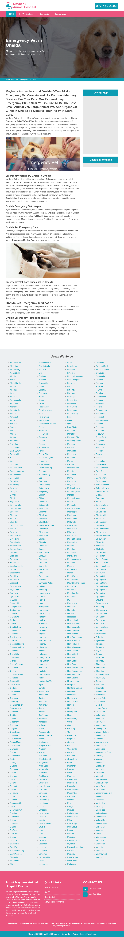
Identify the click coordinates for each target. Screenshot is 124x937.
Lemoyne (43, 854)
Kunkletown (44, 776)
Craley (13, 718)
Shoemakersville (103, 535)
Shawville (100, 519)
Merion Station (73, 508)
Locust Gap (72, 400)
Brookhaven (15, 573)
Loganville (71, 403)
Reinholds (100, 414)
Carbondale (15, 610)
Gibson (42, 495)
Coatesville (15, 681)
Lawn (41, 830)
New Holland (73, 644)
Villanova (100, 718)
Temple (99, 654)
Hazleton (42, 630)
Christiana (14, 657)
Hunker (42, 678)
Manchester (72, 454)
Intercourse (43, 695)
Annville (13, 397)
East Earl (14, 847)
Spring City (101, 576)
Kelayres (42, 725)
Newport (71, 685)
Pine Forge (72, 823)
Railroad (99, 383)
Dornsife (13, 800)
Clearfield (14, 668)
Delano (13, 773)
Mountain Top (73, 593)
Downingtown (16, 810)
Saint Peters (101, 478)
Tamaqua (100, 647)
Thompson (100, 664)
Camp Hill (14, 603)
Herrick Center (45, 641)
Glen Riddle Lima (46, 525)
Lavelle (42, 827)
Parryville (71, 786)
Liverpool (71, 393)
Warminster (101, 746)
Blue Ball (14, 519)
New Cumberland (74, 637)
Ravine (99, 390)
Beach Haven (16, 468)
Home (8, 79)
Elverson (42, 380)
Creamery (14, 722)
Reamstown (101, 397)
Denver (13, 783)
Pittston (70, 834)
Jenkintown (44, 705)
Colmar (13, 695)
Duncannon (15, 834)
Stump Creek (101, 613)
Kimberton (43, 742)
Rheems (99, 424)
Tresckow (100, 685)
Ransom (99, 386)
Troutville (100, 688)
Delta (12, 779)
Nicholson (71, 695)
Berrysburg (14, 485)
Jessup (42, 712)
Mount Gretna (73, 580)
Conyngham (15, 708)
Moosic (70, 566)
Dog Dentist (49, 897)
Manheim (71, 458)
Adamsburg (15, 370)
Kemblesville (44, 732)
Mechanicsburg (74, 498)
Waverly (99, 756)
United (99, 705)
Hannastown (44, 593)
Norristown (72, 698)
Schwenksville (102, 491)
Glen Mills (43, 519)
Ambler (13, 386)
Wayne (99, 762)
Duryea (13, 837)
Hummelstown (45, 674)
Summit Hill (101, 624)
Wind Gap (100, 827)
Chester (13, 641)
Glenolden (43, 535)
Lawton (42, 834)
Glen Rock (43, 529)
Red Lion (100, 403)
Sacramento (101, 464)
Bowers (13, 532)
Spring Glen (101, 580)
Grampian (43, 559)
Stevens (99, 600)
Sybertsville (101, 637)
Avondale (14, 444)
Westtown (100, 800)
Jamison (42, 698)
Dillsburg (14, 793)
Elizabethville (44, 366)
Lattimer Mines (45, 823)
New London (72, 651)
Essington (43, 393)
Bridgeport (14, 552)
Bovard (13, 529)
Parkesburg (72, 783)
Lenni (41, 861)
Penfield (70, 800)
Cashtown (14, 617)
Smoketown (101, 552)
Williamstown (102, 817)
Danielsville (15, 756)
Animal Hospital (51, 887)
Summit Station (102, 627)
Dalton (13, 752)
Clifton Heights (16, 674)
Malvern (70, 447)
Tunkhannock (102, 691)
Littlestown (72, 390)
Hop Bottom (44, 661)
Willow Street (101, 823)
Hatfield (42, 620)
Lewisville (71, 370)
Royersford (100, 461)
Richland (100, 430)
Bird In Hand (15, 508)
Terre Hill (100, 657)
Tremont (99, 681)
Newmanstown (73, 681)
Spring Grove (101, 583)
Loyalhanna (72, 410)
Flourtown (43, 437)
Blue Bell (14, 522)
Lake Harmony (45, 786)
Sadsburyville (102, 468)
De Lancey (14, 769)
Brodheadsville (16, 566)
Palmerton (71, 766)
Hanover (42, 596)
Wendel (99, 776)
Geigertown (44, 488)
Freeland (42, 471)
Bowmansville (16, 535)
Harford (42, 600)
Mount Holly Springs (76, 583)
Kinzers (42, 752)
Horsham (43, 668)
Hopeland (43, 664)
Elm (40, 373)
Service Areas (60, 14)
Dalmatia (14, 749)
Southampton (102, 569)
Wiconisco (100, 810)
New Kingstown (74, 647)
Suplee (99, 630)
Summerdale (101, 620)
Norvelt (70, 705)
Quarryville (100, 376)
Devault (13, 786)
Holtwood (43, 654)
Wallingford (101, 729)
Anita (12, 393)
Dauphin (13, 766)
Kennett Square (45, 735)
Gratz (41, 573)
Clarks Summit (16, 664)
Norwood (71, 708)
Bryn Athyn (14, 590)
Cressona (14, 725)
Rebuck (99, 400)
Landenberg (44, 800)
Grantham (43, 563)
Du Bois (13, 830)
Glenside (42, 539)
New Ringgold (73, 674)
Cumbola (14, 735)
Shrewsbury (101, 539)
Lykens (70, 420)
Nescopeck (72, 617)
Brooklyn (14, 576)
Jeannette (43, 701)
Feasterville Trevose (47, 424)
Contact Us (44, 14)
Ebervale (14, 857)
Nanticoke (71, 607)
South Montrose (103, 566)
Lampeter (43, 793)
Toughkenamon (102, 674)
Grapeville (43, 569)
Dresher (13, 813)
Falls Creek (44, 417)
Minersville (72, 542)
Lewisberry (72, 366)
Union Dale (101, 698)
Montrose (71, 563)
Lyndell (70, 424)
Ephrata (42, 390)
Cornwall (14, 712)
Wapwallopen (102, 742)
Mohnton (71, 549)
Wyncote (100, 851)
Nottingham (72, 712)
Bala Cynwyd (16, 451)
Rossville (100, 458)
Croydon (13, 729)
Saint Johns (101, 475)
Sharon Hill (101, 512)
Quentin (99, 380)
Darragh (13, 762)
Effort (12, 864)
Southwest (100, 573)
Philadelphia (72, 813)
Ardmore (13, 407)
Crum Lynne (15, 732)
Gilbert (41, 498)
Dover (12, 806)
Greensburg (44, 576)
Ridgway (100, 434)
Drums (13, 827)
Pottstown (71, 864)
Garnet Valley (44, 485)
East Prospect (16, 854)
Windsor (99, 830)
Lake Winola (44, 790)
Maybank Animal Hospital (76, 934)
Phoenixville (72, 817)
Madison (71, 430)
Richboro (100, 427)
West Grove (101, 786)
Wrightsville (101, 847)
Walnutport (100, 735)
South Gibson (102, 563)
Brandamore (15, 546)
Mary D (70, 478)
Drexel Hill (14, 817)
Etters (41, 397)
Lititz (69, 386)
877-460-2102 (106, 6)
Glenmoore (43, 532)
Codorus (13, 688)
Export (41, 400)
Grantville (43, 566)
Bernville (14, 481)
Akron (12, 380)
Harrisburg (43, 610)
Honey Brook (44, 657)
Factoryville (44, 407)
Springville (100, 596)
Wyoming (100, 857)
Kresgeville (43, 769)
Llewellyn (71, 397)
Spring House (102, 586)
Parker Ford (72, 779)
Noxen (70, 715)
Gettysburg (43, 491)
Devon (13, 790)
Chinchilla (14, 654)
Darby (12, 759)
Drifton (13, 820)
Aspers (13, 427)
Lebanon (42, 837)
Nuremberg (72, 718)
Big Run (13, 498)
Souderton (100, 556)
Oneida (15, 79)
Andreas (13, 390)
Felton (41, 427)
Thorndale (100, 668)
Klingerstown (44, 762)
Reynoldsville (102, 420)
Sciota (98, 495)
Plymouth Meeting (75, 847)
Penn (69, 803)
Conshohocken (16, 705)
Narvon (70, 613)
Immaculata (44, 691)
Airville (13, 376)
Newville (71, 691)
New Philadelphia (75, 668)
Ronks (99, 454)
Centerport (14, 624)
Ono (69, 746)
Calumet (13, 600)
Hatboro (42, 617)
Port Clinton (72, 861)
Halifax (42, 586)
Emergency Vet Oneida (28, 79)
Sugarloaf (100, 617)
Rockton (99, 451)
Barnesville (15, 454)
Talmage (99, 644)
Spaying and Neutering (54, 902)
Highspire (43, 647)
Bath (12, 461)
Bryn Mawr (14, 593)
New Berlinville (73, 627)
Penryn (70, 806)
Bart (12, 458)
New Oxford (72, 661)
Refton (99, 407)
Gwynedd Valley (46, 583)
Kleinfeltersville (45, 759)
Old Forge (71, 729)
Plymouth (71, 844)
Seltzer (99, 502)
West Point (100, 790)
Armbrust (14, 417)
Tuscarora (100, 695)
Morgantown (72, 569)
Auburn (13, 437)
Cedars (13, 620)
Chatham (14, 634)
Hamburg (43, 590)
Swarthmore (101, 634)
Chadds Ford (15, 627)
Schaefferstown (102, 485)
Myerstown (72, 603)
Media (70, 502)
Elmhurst (42, 376)
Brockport (14, 556)
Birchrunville (15, 505)
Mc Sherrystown (74, 491)
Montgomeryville (74, 559)
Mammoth (71, 451)
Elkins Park (44, 370)
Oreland (70, 752)
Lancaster (43, 796)
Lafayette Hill (44, 783)
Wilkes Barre (101, 813)
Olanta (70, 725)
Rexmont (100, 417)
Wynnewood (101, 854)
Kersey (42, 739)
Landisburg (43, 803)
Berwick (13, 488)
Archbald (14, 403)
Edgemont (14, 861)
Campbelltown (16, 607)
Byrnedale (14, 596)
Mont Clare (72, 556)
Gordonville (44, 552)
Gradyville (43, 556)
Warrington (100, 749)
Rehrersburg (101, 410)
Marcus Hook (73, 468)
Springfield (100, 593)
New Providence (74, 671)
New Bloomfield (74, 630)
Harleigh (42, 603)
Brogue (13, 569)
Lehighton (43, 851)
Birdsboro (14, 512)
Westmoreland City (104, 793)
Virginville (100, 722)
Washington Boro (103, 752)
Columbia (14, 698)
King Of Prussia (45, 746)
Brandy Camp (16, 549)
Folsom (42, 444)
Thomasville (101, 661)
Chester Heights (17, 644)
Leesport (42, 847)
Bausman (14, 464)
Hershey (42, 644)
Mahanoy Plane (74, 441)
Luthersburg (72, 414)
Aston (12, 430)
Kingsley (42, 749)
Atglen (13, 434)
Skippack (100, 546)
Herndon (42, 637)
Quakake (100, 373)
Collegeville (15, 691)
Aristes (13, 414)
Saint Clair (100, 471)
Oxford (70, 762)
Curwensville (15, 739)
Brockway (14, 563)
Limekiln (71, 373)
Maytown (71, 485)
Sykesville (100, 641)
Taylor (98, 651)
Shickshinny (101, 532)
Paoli (69, 773)
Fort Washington (46, 458)
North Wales (72, 701)
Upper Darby (101, 708)
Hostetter (42, 671)
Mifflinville (71, 522)
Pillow (70, 820)
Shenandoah (101, 522)
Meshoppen (72, 512)
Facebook (91, 934)
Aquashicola (15, 400)
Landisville (43, 806)
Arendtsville (15, 410)
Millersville (72, 532)
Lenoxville (43, 864)
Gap (40, 478)
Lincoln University (75, 376)
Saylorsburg (101, 481)
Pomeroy (71, 854)
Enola (41, 386)
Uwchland (100, 712)
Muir (69, 600)
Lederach (43, 844)
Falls (41, 414)
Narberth (71, 610)
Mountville (71, 596)
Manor (70, 461)
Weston (99, 796)
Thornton (100, 671)
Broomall (14, 583)
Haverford (43, 624)
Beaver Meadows (17, 471)
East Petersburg (17, 851)
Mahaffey (71, 434)
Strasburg (100, 607)
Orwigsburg (72, 759)
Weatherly (100, 766)
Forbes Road (44, 447)
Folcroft (42, 441)
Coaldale (14, 678)
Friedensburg (44, 475)
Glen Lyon (43, 515)
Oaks (69, 722)
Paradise (71, 776)
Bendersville (15, 475)
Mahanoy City (73, 437)
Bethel (13, 495)
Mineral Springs (74, 539)
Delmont (13, 776)
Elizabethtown (45, 363)
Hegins (42, 634)
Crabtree (14, 715)
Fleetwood (43, 434)
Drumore (14, 823)
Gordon (42, 549)
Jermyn (42, 708)
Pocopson (71, 851)
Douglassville (16, 803)
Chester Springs (17, 647)
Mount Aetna (72, 576)
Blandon (13, 515)
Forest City (43, 454)
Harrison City (44, 613)
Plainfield (71, 837)
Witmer (99, 834)
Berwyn (13, 491)
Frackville (43, 461)
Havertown (43, 627)
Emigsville (43, 383)
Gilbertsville (44, 505)
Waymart (100, 759)
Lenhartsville (44, 857)
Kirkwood (43, 756)
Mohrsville (71, 552)
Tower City (100, 678)
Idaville (42, 688)
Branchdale (15, 542)
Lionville (71, 383)
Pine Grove (72, 827)
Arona (12, 420)
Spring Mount (102, 590)
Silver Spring (101, 542)
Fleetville (43, 430)
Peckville (71, 796)
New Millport (72, 657)
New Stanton (72, 678)
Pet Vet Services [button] (26, 14)
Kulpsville (43, 773)
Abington (14, 366)
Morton (70, 573)
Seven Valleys (102, 505)
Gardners (43, 481)
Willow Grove (102, 820)
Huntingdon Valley (47, 681)
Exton (41, 403)
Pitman (70, 830)
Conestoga (14, 701)
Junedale (43, 722)
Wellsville (100, 773)
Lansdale (43, 810)
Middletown (72, 519)
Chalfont (13, 630)
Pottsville (100, 363)
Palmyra (70, 769)
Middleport (71, 515)
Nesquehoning (73, 620)
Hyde (41, 685)
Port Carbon (72, 857)
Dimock (13, 796)
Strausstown (101, 610)
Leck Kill (42, 840)
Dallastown (15, 746)
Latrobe (42, 820)
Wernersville (101, 779)
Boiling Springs (16, 525)
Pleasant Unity (73, 840)
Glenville (42, 542)
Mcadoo (70, 495)
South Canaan (102, 559)
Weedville (100, 769)
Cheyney (14, 651)
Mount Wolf (72, 590)
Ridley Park (101, 437)
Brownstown (15, 586)
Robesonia (100, 444)
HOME (12, 14)
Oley (69, 732)
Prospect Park (102, 366)
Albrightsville (15, 383)
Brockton (14, 559)
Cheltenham (15, 637)
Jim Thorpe (43, 715)
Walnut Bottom (102, 732)
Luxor (69, 417)
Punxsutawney (102, 370)
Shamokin (100, 508)
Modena (70, 546)
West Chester (102, 783)
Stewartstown (102, 603)
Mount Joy (71, 586)
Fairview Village (46, 410)
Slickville (100, 549)
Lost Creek (72, 407)
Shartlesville (101, 515)
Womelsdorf (101, 837)
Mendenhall (72, 505)
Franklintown (44, 464)
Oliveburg (71, 735)
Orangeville (72, 749)
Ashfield (13, 424)
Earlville (13, 840)
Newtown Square (74, 688)
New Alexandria (74, 624)
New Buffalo (72, 634)
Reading (99, 393)
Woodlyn (100, 840)
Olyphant (71, 739)
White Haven (101, 803)
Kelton (41, 729)
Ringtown (100, 441)
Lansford (42, 817)
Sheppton (100, 525)
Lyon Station (72, 427)
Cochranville (15, 685)
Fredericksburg (45, 468)
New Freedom (73, 641)
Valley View (101, 715)
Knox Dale (43, 766)
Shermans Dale (102, 529)
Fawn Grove (44, 420)
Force (41, 451)
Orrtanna (71, 756)
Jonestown (43, 718)
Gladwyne (43, 512)
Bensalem (14, 478)
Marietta (70, 471)
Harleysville (44, 607)
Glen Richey (44, 522)
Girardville (43, 508)
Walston (99, 739)
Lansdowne (44, 813)
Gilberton (43, 502)
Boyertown (14, 539)
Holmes (42, 651)
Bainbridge (14, 447)
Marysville (71, 481)
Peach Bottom (73, 790)
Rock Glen (100, 447)
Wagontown (101, 725)
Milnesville (72, 535)
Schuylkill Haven (103, 488)
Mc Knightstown (74, 488)
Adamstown (15, 373)
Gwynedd (43, 580)
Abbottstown (15, 363)
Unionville (100, 701)
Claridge (13, 661)
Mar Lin (70, 464)
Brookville (14, 580)
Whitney (99, 806)
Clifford (13, 671)
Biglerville (14, 502)
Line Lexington (73, 380)
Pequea (70, 810)
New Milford (72, 654)
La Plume (43, 779)
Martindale (71, 475)
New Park (71, 664)
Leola (69, 363)
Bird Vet (47, 892)
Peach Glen (72, 793)
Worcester (100, 844)
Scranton (100, 498)
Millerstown (72, 529)
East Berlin (14, 844)
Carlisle (13, 613)
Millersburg (72, 525)
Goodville (43, 546)
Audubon (14, 441)
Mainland (71, 444)
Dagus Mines (15, 742)
